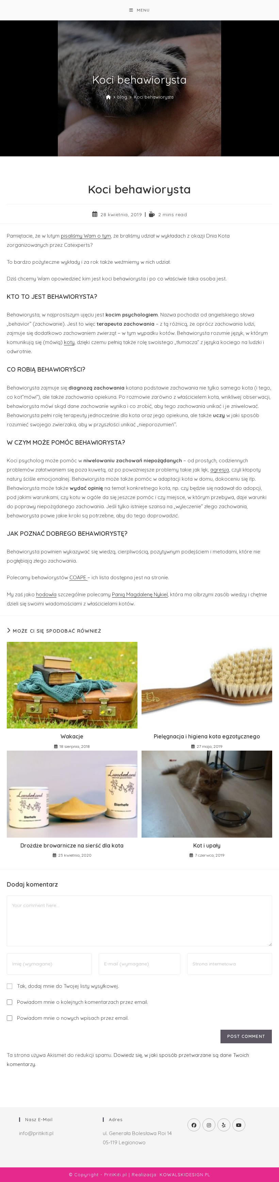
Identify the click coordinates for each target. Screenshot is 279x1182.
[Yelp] (223, 1124)
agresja (219, 469)
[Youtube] (238, 1124)
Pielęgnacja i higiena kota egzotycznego (207, 736)
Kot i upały (206, 845)
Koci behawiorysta (154, 97)
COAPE (78, 577)
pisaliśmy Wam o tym (86, 236)
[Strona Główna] (108, 97)
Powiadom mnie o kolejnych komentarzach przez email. (82, 1002)
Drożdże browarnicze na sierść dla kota (72, 845)
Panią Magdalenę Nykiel (140, 594)
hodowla (46, 594)
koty (69, 342)
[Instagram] (208, 1124)
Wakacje (72, 736)
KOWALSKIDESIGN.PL (185, 1174)
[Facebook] (193, 1124)
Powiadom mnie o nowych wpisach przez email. (73, 1018)
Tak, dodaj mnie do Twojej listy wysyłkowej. (67, 986)
